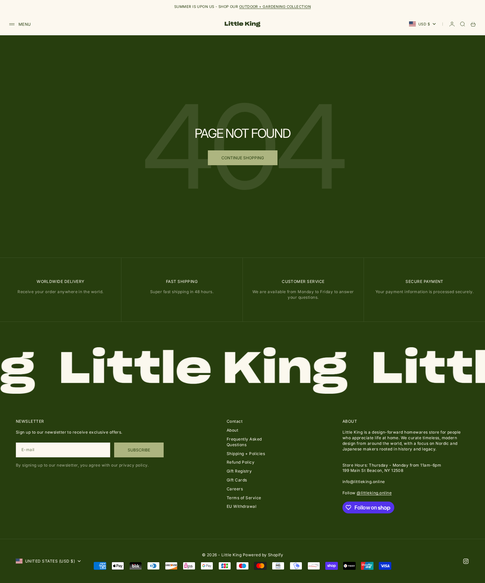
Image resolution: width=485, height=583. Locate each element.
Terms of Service (244, 497)
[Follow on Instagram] (466, 561)
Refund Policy (240, 462)
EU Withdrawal (241, 506)
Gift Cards (237, 479)
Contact (234, 421)
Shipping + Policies (246, 453)
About (232, 430)
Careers (235, 488)
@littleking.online (374, 492)
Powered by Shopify (263, 554)
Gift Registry (239, 471)
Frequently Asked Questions (244, 442)
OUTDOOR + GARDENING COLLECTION (275, 6)
